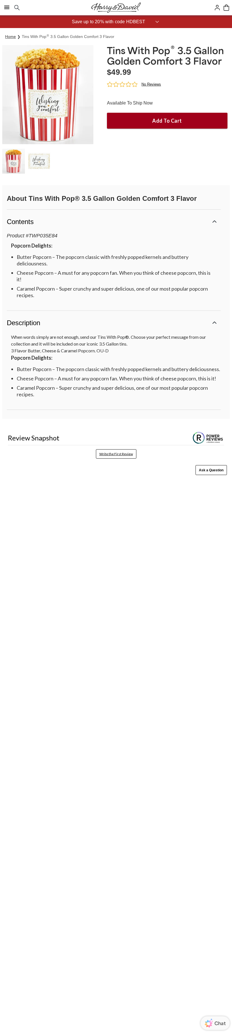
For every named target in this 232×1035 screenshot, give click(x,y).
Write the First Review (116, 454)
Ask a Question (211, 470)
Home (10, 36)
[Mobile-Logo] (116, 7)
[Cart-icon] (226, 7)
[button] (116, 21)
